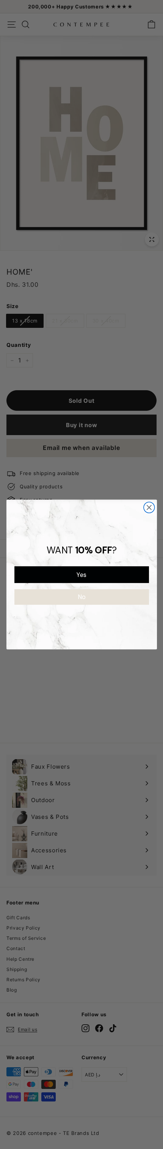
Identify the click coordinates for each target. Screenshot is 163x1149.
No (81, 597)
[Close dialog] (149, 507)
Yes (81, 574)
